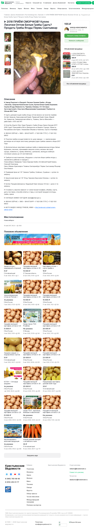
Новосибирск (9, 220)
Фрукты (52, 8)
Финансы (13, 8)
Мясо (33, 8)
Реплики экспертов (34, 505)
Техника (39, 8)
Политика (4, 8)
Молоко (26, 8)
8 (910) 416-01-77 (12, 482)
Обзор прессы (62, 8)
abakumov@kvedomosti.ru (78, 480)
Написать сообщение (76, 40)
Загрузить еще (32, 455)
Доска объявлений (59, 3)
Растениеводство (31, 15)
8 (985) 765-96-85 (12, 479)
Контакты (71, 3)
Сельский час (37, 3)
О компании (47, 3)
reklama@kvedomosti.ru (78, 469)
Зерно (20, 8)
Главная (7, 15)
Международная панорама (33, 501)
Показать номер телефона (76, 36)
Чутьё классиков (74, 8)
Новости (28, 3)
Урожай (40, 15)
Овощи (46, 8)
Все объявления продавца (76, 84)
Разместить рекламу (83, 2)
